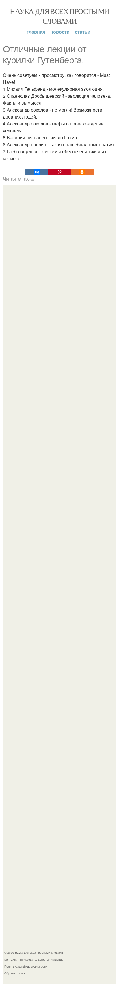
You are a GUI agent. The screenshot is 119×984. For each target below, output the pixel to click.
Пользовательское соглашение (42, 959)
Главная (36, 31)
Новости (60, 31)
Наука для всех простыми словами (59, 16)
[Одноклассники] (82, 172)
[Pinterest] (59, 172)
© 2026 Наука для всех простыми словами (33, 952)
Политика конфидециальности (25, 966)
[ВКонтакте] (36, 172)
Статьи (82, 31)
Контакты (10, 959)
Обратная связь (15, 973)
